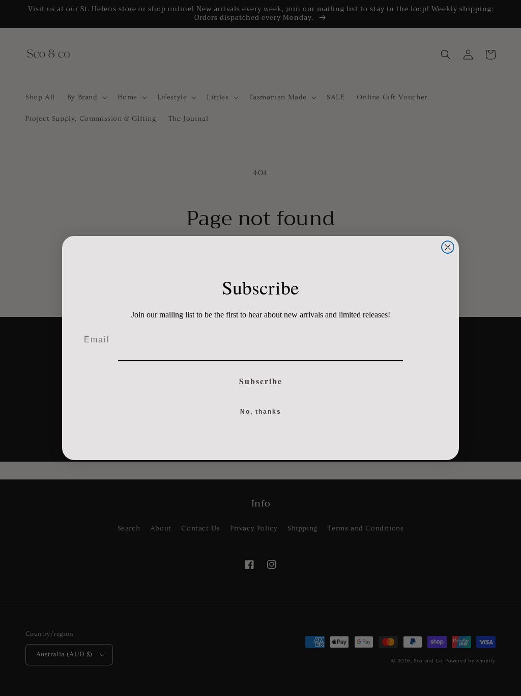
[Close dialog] (448, 247)
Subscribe (260, 381)
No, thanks (260, 411)
